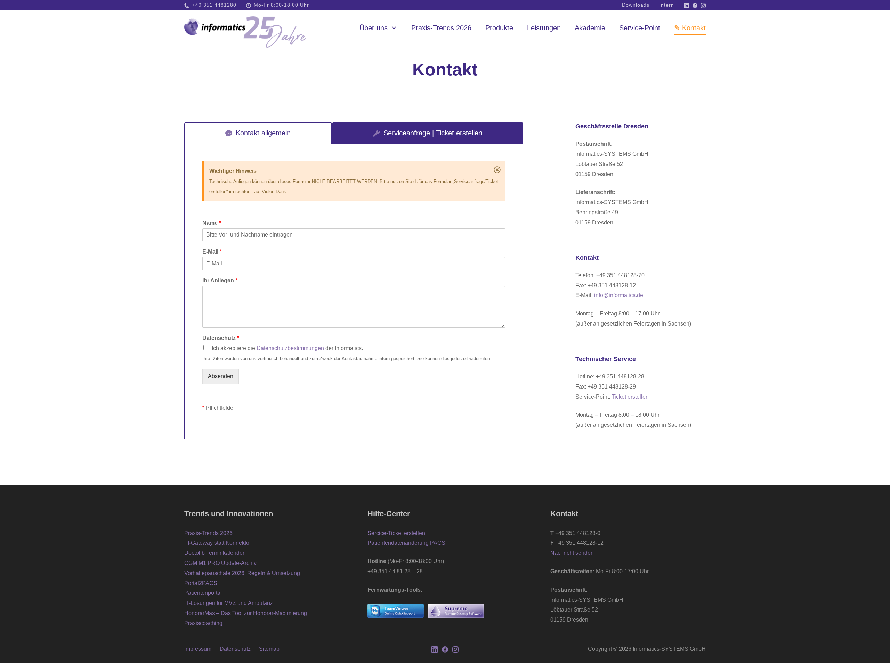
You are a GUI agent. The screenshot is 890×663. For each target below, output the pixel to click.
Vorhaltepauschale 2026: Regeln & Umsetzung (242, 573)
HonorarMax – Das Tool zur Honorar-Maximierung (245, 613)
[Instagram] (703, 5)
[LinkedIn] (686, 5)
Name (211, 223)
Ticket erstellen (630, 397)
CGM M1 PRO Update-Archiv (220, 563)
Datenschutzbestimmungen (290, 348)
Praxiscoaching (203, 623)
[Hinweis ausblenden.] (497, 169)
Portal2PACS (200, 583)
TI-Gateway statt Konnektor (217, 543)
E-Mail (212, 252)
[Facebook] (695, 5)
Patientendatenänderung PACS (406, 543)
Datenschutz (220, 338)
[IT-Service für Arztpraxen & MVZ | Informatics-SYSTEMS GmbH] (245, 28)
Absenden (220, 376)
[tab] (258, 133)
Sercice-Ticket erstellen (396, 533)
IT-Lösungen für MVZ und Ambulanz (228, 603)
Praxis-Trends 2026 (208, 533)
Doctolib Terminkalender (214, 553)
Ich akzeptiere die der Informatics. (287, 348)
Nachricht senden (572, 553)
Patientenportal (203, 593)
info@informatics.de (618, 295)
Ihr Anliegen (219, 280)
